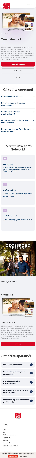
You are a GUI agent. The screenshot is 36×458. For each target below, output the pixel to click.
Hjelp (4, 432)
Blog (4, 430)
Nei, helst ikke (23, 456)
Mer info (19, 71)
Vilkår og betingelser (9, 435)
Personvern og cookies (10, 445)
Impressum (6, 438)
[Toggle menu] (32, 4)
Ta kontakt (6, 443)
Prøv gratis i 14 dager (18, 64)
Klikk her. (32, 453)
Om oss (5, 440)
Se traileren (5, 34)
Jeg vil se (18, 344)
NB (27, 4)
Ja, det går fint (13, 456)
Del (19, 78)
